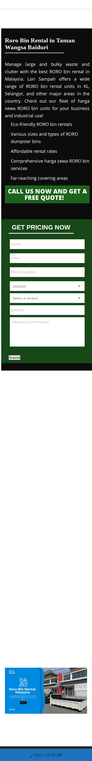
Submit (14, 358)
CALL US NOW (47, 755)
